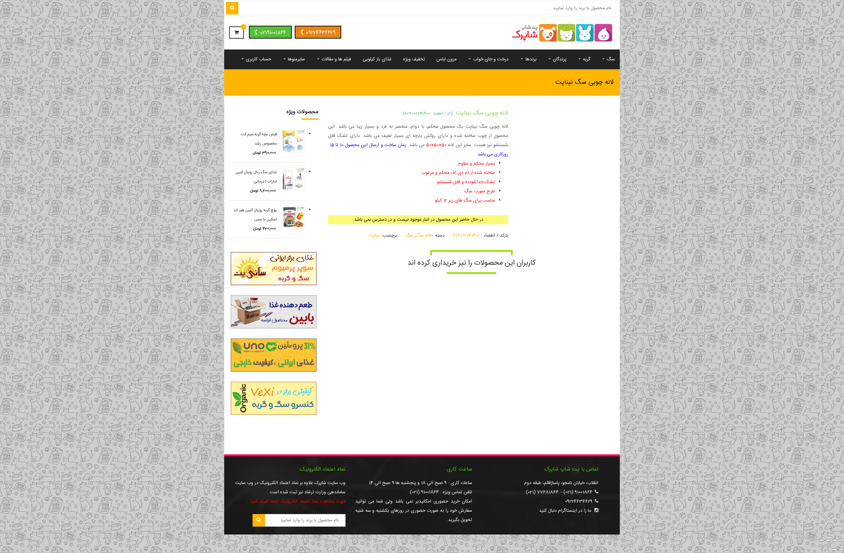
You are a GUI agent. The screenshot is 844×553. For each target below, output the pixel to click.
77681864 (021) (542, 492)
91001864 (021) (577, 492)
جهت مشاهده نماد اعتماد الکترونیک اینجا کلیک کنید (298, 501)
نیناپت (374, 236)
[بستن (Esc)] (821, 540)
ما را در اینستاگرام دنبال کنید (565, 511)
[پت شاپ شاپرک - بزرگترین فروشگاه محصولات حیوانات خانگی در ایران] (562, 33)
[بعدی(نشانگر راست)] (834, 549)
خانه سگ (424, 236)
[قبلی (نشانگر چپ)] (841, 549)
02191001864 (273, 33)
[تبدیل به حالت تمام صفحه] (834, 540)
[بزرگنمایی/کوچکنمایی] (841, 540)
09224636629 (321, 33)
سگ (409, 236)
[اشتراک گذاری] (828, 540)
